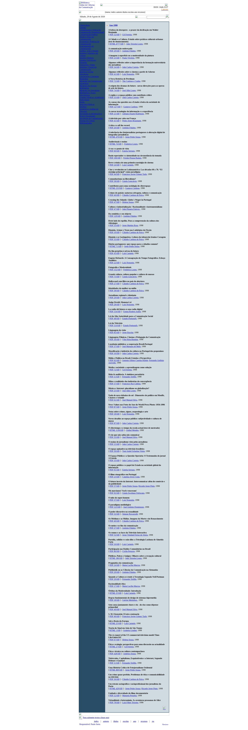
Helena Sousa (128, 202)
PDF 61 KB (114, 400)
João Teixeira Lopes (134, 44)
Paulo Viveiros (128, 58)
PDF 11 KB (114, 377)
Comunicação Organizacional (92, 32)
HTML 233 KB (116, 188)
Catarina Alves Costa (131, 477)
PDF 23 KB (114, 58)
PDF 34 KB (114, 67)
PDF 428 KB (115, 654)
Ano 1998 (113, 25)
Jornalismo (84, 74)
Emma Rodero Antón (132, 311)
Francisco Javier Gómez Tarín (134, 174)
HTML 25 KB (115, 593)
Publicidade (84, 100)
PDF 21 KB (114, 114)
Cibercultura (85, 25)
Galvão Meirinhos (130, 600)
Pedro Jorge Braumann (131, 121)
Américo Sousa (129, 654)
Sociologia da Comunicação (91, 118)
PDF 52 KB (114, 34)
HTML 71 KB (115, 246)
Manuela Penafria (129, 695)
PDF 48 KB (114, 318)
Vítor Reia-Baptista (130, 339)
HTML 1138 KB (116, 430)
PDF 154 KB (115, 311)
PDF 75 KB (114, 277)
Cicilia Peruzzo (128, 551)
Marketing (84, 79)
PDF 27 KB (114, 284)
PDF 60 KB (114, 151)
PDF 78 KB (114, 702)
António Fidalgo (129, 51)
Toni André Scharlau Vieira (133, 451)
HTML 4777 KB (116, 44)
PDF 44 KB (114, 174)
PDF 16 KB (114, 353)
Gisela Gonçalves (129, 181)
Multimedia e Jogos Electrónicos (88, 94)
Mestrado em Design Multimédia (88, 87)
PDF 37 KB (114, 346)
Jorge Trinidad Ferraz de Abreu (135, 535)
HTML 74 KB (115, 144)
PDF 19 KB (114, 232)
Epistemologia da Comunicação (87, 47)
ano (134, 721)
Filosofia (83, 62)
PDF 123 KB (115, 507)
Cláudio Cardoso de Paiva (133, 195)
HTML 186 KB (116, 558)
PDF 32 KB (114, 514)
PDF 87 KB (114, 407)
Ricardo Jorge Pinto (146, 486)
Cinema (83, 28)
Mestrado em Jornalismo (90, 90)
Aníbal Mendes (132, 430)
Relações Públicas (87, 104)
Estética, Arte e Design (89, 51)
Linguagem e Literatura (89, 76)
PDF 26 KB (114, 128)
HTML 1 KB (115, 630)
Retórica (83, 107)
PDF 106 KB (115, 158)
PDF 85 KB (114, 332)
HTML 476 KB (116, 137)
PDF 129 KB (115, 216)
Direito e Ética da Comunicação (87, 38)
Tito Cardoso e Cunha (131, 81)
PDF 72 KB (114, 81)
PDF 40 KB (114, 195)
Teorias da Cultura (87, 121)
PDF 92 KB (114, 360)
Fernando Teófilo (129, 377)
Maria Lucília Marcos (131, 565)
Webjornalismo (86, 123)
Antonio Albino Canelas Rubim (135, 360)
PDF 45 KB (114, 253)
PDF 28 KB (114, 304)
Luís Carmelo (127, 165)
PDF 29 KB (114, 51)
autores (106, 721)
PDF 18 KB (114, 414)
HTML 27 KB (115, 647)
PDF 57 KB (114, 384)
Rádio (82, 102)
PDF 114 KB (115, 325)
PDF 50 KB (114, 451)
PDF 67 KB (114, 640)
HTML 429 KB (116, 688)
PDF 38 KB (114, 290)
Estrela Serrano (128, 151)
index (96, 721)
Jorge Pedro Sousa (132, 137)
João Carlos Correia (130, 67)
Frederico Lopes (131, 144)
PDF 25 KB (114, 391)
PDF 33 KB (114, 437)
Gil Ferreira (127, 34)
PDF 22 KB (114, 263)
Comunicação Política (89, 34)
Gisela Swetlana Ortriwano (133, 493)
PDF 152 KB (115, 270)
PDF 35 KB (114, 97)
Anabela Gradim (130, 630)
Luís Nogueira (128, 74)
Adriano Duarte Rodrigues (133, 114)
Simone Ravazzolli (130, 514)
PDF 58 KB (114, 181)
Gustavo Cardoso (130, 107)
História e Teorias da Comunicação (88, 68)
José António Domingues (133, 507)
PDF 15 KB (114, 444)
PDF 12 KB (114, 695)
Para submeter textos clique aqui (96, 717)
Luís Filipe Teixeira (130, 702)
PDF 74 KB (114, 90)
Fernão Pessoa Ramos (132, 158)
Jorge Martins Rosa (130, 225)
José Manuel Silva (129, 400)
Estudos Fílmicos (87, 58)
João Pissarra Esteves (131, 209)
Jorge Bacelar (127, 332)
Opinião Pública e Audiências (92, 97)
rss (153, 721)
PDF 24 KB (114, 165)
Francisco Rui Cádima (131, 384)
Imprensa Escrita (86, 72)
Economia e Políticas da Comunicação (89, 42)
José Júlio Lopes (129, 90)
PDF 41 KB (114, 74)
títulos (115, 721)
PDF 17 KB (114, 586)
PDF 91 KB (114, 470)
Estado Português (129, 318)
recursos (144, 721)
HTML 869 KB (116, 670)
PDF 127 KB (115, 107)
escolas (126, 721)
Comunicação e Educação (90, 30)
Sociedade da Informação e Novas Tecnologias (91, 115)
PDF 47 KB (114, 202)
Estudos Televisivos (88, 60)
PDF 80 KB (114, 551)
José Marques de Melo (131, 346)
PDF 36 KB (114, 339)
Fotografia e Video (87, 65)
